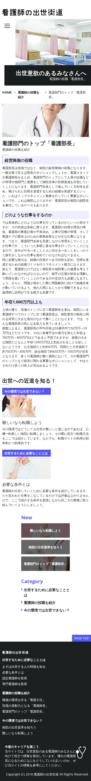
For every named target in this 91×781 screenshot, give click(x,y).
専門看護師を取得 (14, 684)
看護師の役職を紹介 (16, 149)
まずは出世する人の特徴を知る (24, 666)
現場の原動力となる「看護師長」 (25, 705)
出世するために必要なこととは (24, 660)
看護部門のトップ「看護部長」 (45, 564)
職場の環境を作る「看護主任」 (24, 700)
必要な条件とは (16, 484)
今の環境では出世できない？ (47, 610)
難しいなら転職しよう (22, 422)
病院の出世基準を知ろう (45, 547)
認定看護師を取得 (14, 678)
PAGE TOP (81, 638)
